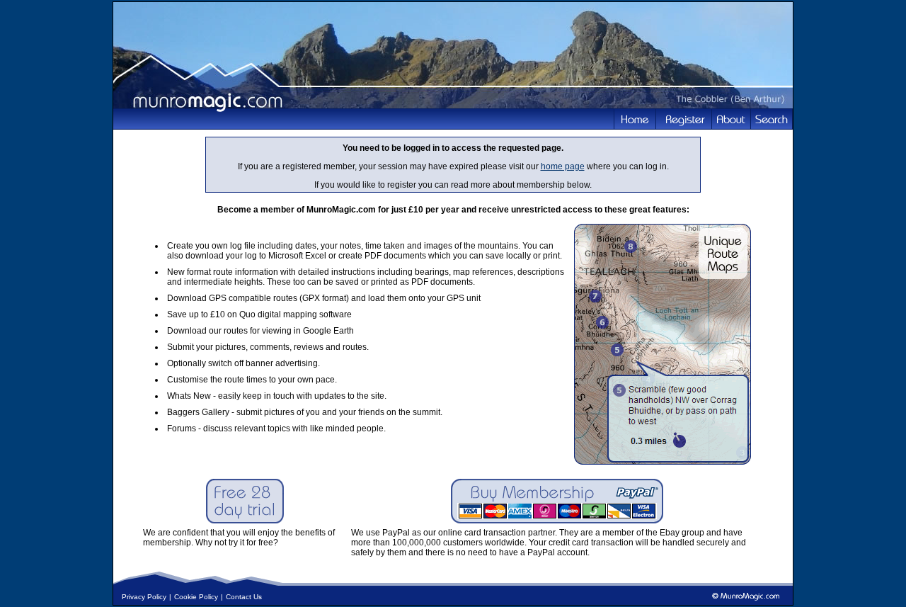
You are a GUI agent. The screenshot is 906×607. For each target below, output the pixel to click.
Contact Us (244, 597)
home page (563, 166)
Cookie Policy (196, 597)
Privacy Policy (144, 597)
